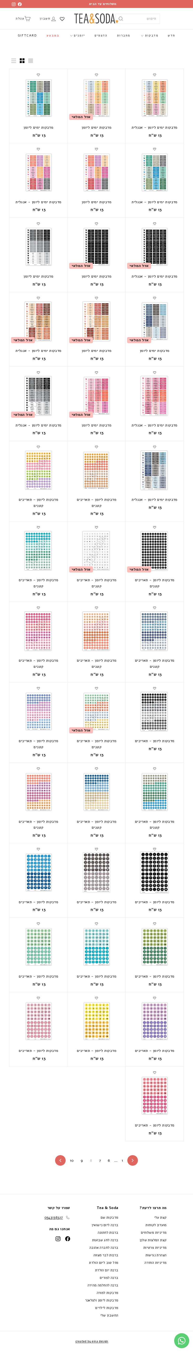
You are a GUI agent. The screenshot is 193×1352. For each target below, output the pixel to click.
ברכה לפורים (109, 1277)
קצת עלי (160, 1217)
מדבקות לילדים (106, 1307)
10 (72, 1160)
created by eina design (91, 1341)
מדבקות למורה (107, 1292)
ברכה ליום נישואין (105, 1225)
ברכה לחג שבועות (105, 1240)
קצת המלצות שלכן (153, 1240)
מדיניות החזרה (155, 1262)
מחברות (124, 35)
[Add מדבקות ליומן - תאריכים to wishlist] (154, 688)
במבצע (53, 35)
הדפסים (101, 35)
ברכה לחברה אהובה (103, 1247)
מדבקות (150, 35)
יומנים (78, 35)
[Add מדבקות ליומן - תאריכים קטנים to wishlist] (96, 446)
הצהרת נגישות (156, 1255)
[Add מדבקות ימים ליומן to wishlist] (96, 74)
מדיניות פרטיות (155, 1247)
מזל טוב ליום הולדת (103, 1262)
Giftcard (27, 35)
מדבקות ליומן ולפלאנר (101, 1300)
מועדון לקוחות (155, 1225)
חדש (171, 35)
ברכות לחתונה (108, 1232)
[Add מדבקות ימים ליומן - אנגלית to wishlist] (154, 74)
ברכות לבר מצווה (105, 1255)
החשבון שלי (109, 1315)
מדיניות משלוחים (154, 1232)
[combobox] (138, 19)
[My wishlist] (62, 18)
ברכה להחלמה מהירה (103, 1285)
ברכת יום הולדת (106, 1270)
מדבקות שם (109, 1217)
